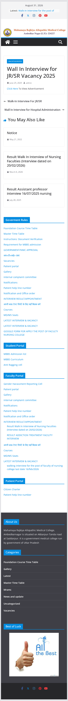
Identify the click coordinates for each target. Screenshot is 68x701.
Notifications (10, 282)
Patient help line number (17, 287)
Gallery (7, 271)
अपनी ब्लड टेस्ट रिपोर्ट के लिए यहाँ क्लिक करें (22, 304)
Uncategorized (15, 61)
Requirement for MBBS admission (22, 244)
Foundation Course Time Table (20, 228)
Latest (7, 575)
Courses (8, 309)
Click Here (12, 88)
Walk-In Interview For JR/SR (25, 101)
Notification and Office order (19, 293)
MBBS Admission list (15, 354)
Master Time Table (14, 233)
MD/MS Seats (11, 315)
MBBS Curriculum (13, 359)
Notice (12, 133)
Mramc (7, 589)
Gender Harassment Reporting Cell (23, 383)
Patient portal (11, 266)
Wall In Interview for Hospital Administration (32, 110)
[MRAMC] (34, 30)
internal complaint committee (20, 277)
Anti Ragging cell (13, 364)
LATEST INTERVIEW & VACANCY (21, 320)
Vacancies (9, 260)
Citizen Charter (12, 489)
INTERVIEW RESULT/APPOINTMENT (23, 298)
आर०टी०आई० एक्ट (12, 255)
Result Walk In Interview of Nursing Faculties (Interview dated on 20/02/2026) (37, 11)
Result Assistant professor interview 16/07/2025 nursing (29, 191)
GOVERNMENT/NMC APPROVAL (21, 250)
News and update (13, 596)
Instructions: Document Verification (23, 239)
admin (29, 82)
